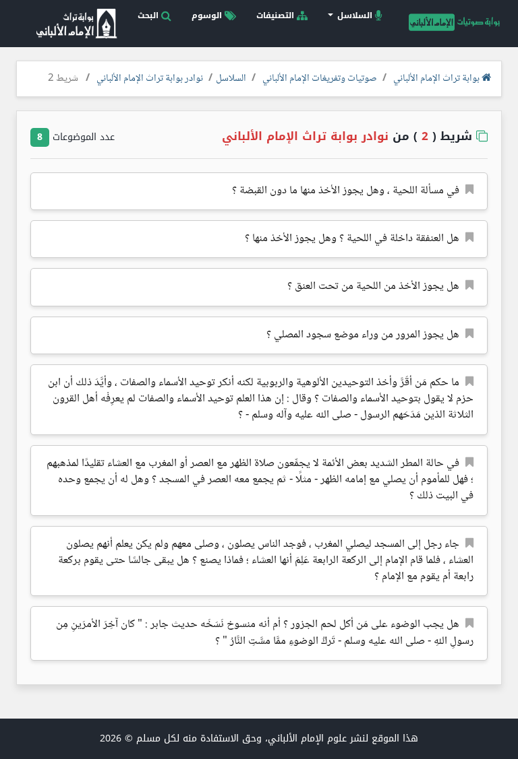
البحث (149, 15)
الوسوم (208, 15)
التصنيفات (276, 15)
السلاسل (231, 79)
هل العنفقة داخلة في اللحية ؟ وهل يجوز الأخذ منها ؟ (352, 239)
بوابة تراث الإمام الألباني (437, 79)
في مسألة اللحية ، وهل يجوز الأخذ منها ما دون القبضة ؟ (345, 191)
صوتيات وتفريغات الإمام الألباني (319, 79)
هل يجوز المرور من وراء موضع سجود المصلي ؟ (362, 335)
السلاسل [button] (355, 15)
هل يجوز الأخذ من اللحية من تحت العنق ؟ (373, 286)
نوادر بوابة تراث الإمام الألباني (149, 79)
